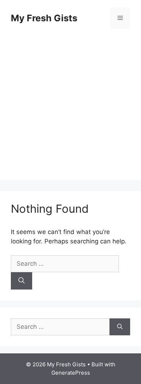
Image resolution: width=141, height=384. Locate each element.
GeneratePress (70, 372)
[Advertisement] (70, 110)
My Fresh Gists (44, 18)
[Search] (21, 281)
